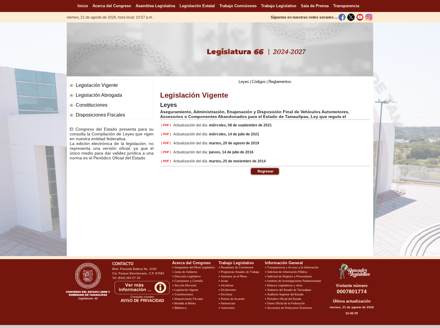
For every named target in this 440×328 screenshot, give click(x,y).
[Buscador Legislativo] (351, 279)
